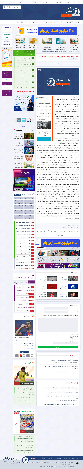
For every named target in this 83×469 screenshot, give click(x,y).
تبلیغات (51, 2)
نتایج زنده (24, 126)
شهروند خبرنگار (59, 2)
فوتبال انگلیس (20, 205)
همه (19, 194)
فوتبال (70, 157)
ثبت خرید (44, 139)
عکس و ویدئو (49, 22)
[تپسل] (18, 28)
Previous (16, 328)
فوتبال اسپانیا (30, 205)
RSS (40, 2)
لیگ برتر (71, 22)
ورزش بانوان (31, 215)
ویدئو (74, 2)
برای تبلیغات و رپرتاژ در (7, 28)
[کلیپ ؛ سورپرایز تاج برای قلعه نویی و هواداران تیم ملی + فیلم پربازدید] (24, 329)
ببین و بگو (73, 355)
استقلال (21, 200)
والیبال (32, 213)
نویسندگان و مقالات (64, 22)
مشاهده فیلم (24, 352)
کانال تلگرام (50, 458)
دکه (22, 218)
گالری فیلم (31, 218)
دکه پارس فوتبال (26, 411)
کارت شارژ (45, 2)
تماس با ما (13, 2)
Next (32, 328)
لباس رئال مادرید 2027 (7, 74)
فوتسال (21, 198)
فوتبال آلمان (20, 208)
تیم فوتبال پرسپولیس (69, 227)
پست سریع (7, 84)
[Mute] (41, 128)
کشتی (22, 213)
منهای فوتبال (27, 22)
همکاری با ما (20, 2)
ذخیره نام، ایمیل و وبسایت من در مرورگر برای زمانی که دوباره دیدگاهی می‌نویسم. (73, 337)
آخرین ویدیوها (27, 316)
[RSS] (78, 356)
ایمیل (76, 312)
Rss (34, 458)
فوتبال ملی (77, 22)
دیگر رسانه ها (67, 2)
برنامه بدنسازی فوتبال (6, 93)
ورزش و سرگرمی (20, 22)
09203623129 (7, 45)
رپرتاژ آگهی (34, 2)
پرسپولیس (31, 203)
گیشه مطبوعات (34, 22)
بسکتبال (21, 210)
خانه (79, 2)
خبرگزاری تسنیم (68, 225)
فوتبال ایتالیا (31, 208)
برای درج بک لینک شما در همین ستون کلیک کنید (24, 92)
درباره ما (27, 2)
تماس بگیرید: (7, 41)
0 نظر (67, 63)
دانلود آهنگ (7, 80)
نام (77, 308)
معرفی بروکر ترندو (7, 88)
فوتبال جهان (55, 22)
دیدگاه (76, 317)
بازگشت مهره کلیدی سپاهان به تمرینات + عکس (25, 397)
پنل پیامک (7, 69)
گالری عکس (21, 215)
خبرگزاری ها (71, 51)
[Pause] (38, 128)
